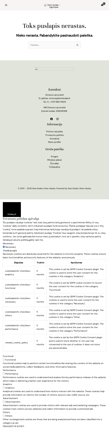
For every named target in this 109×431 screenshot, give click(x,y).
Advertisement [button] (10, 398)
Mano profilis (54, 142)
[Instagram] (57, 119)
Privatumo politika (55, 135)
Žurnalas (54, 163)
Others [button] (6, 412)
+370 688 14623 (58, 101)
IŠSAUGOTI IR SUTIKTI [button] (13, 426)
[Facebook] (51, 119)
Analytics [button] (7, 384)
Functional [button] (8, 356)
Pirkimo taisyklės (54, 131)
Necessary (10, 247)
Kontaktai (54, 138)
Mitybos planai (54, 159)
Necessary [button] (8, 243)
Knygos (54, 156)
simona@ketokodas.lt (59, 98)
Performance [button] (9, 370)
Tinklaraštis (54, 167)
